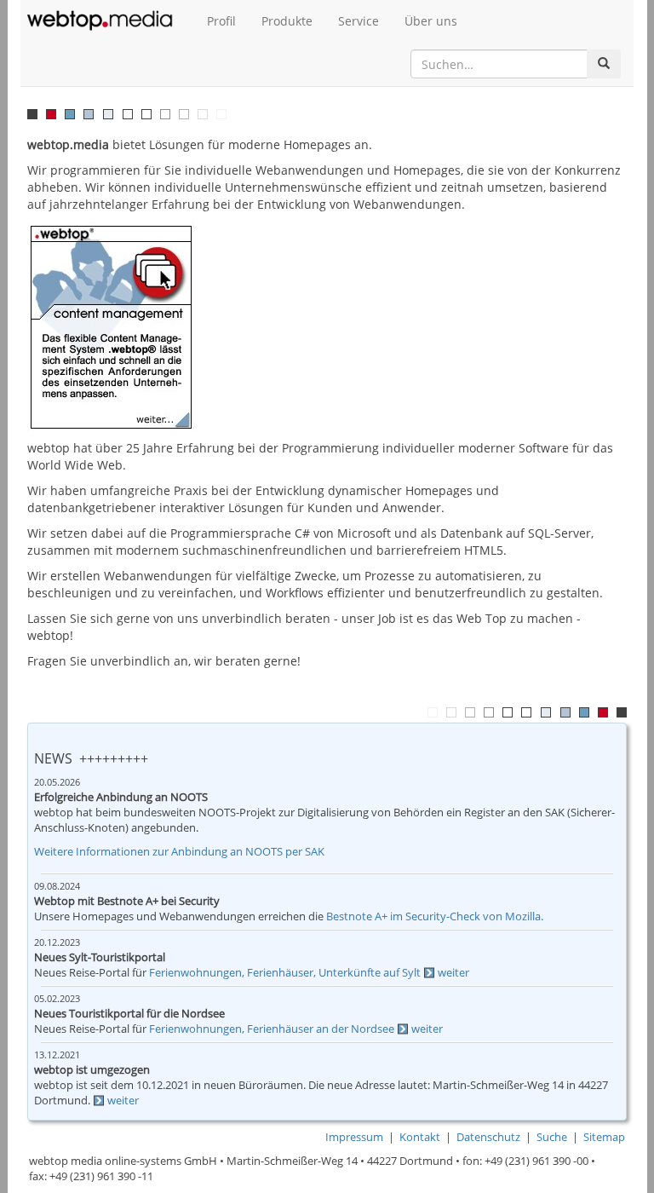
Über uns (430, 21)
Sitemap (604, 1137)
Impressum (354, 1137)
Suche (551, 1137)
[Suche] (604, 63)
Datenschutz (488, 1137)
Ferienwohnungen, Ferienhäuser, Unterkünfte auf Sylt (285, 972)
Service (358, 21)
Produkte (287, 21)
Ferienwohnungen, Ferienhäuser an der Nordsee (271, 1029)
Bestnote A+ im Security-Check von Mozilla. (434, 916)
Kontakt (419, 1137)
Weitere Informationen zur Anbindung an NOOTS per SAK (179, 851)
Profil (221, 21)
